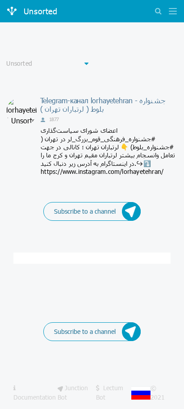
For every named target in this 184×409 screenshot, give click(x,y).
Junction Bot (73, 392)
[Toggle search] (158, 11)
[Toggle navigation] (170, 11)
